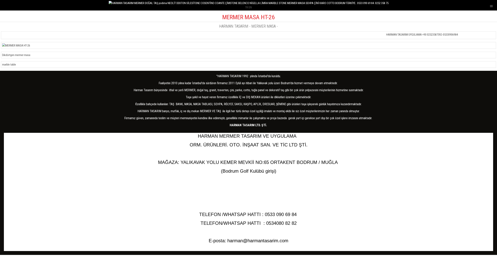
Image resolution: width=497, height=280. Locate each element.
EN (250, 7)
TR (246, 7)
